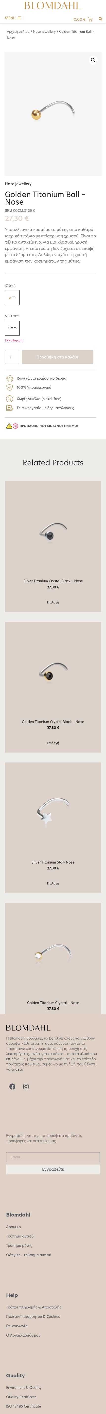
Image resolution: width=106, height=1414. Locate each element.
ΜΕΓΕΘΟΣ (12, 316)
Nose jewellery (44, 31)
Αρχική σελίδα (18, 31)
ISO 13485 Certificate (23, 1406)
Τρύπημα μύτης (19, 1245)
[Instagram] (26, 1086)
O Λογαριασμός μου (23, 1335)
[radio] (12, 297)
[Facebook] (12, 1086)
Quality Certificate (21, 1397)
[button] (93, 60)
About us (13, 1226)
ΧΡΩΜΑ (10, 285)
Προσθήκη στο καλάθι (57, 356)
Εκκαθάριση (13, 340)
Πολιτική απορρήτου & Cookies (33, 1316)
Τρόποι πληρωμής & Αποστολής (33, 1307)
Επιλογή (53, 602)
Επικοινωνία (17, 1326)
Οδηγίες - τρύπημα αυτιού (28, 1255)
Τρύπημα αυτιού (20, 1236)
